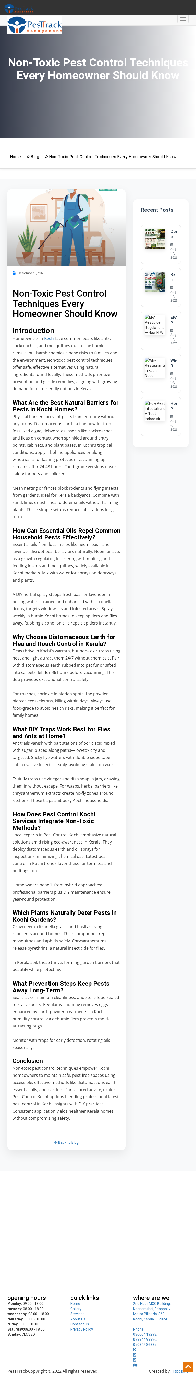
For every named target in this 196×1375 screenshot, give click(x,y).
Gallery (75, 1309)
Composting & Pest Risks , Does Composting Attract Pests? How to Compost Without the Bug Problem (173, 234)
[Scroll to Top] (188, 1367)
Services (77, 1314)
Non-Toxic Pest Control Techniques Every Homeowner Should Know (113, 156)
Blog (35, 156)
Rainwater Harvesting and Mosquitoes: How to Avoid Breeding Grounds (173, 277)
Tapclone (180, 1371)
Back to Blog (68, 1142)
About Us (77, 1319)
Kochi (48, 338)
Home (15, 156)
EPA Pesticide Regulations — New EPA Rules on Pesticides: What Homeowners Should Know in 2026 (173, 320)
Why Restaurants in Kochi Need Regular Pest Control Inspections (173, 363)
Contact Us (79, 1324)
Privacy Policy (81, 1329)
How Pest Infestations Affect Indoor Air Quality (173, 406)
